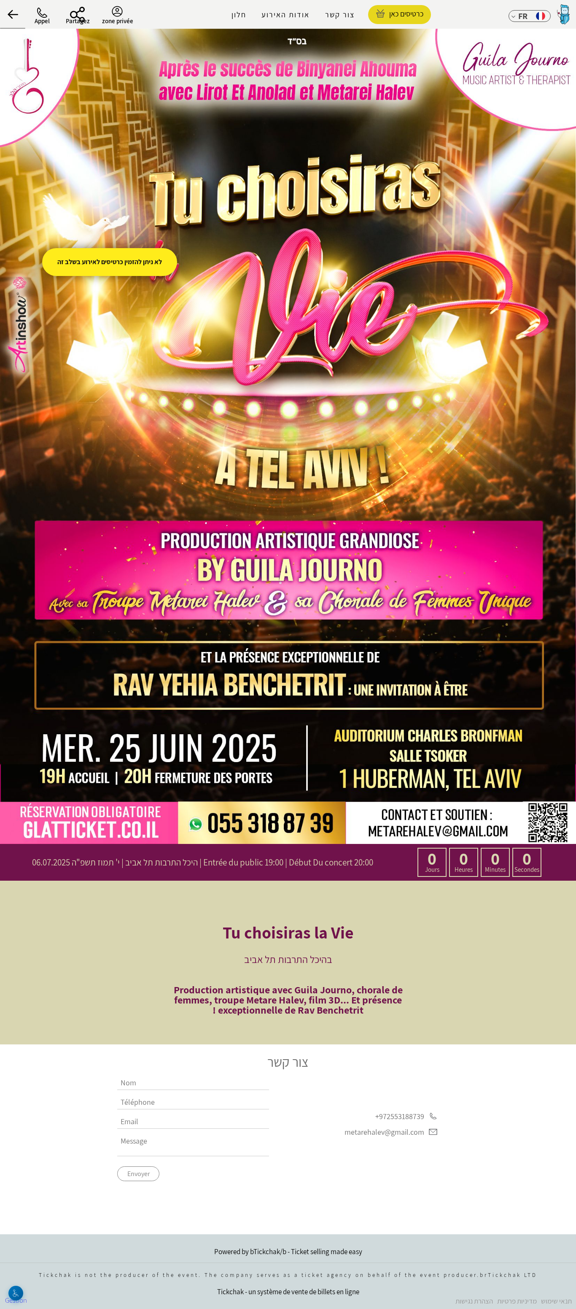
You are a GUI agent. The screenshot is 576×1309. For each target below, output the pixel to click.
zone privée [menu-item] (117, 21)
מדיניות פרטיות (517, 1301)
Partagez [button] (78, 21)
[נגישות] (15, 1293)
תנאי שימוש (556, 1301)
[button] (12, 14)
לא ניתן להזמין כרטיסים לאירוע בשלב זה (109, 261)
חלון (238, 14)
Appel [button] (42, 21)
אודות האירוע (285, 14)
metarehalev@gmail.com (384, 1132)
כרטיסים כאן (406, 14)
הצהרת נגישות (474, 1301)
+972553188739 (399, 1116)
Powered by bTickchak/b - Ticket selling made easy (288, 1251)
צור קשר (340, 14)
